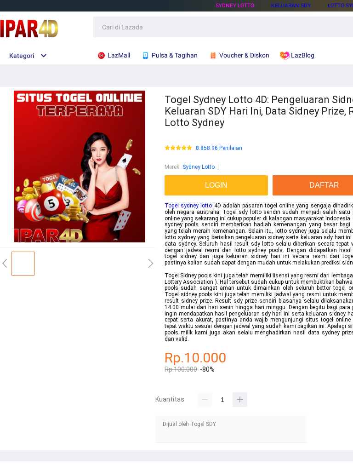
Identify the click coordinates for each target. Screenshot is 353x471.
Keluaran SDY (291, 5)
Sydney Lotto (235, 5)
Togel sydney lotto (188, 205)
